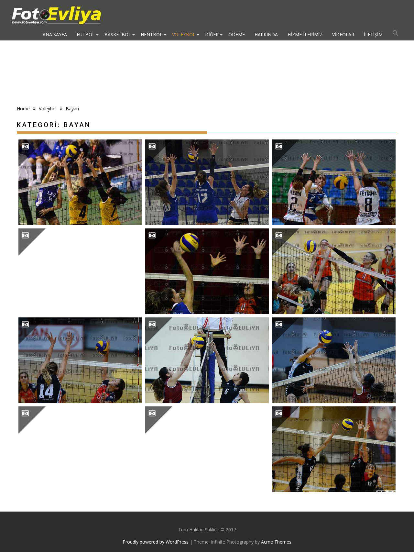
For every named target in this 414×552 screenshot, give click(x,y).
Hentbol (151, 34)
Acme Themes (276, 542)
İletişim (373, 34)
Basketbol (117, 34)
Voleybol (183, 34)
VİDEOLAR (343, 34)
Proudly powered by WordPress (156, 542)
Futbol (86, 34)
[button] (395, 34)
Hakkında (266, 34)
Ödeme (236, 34)
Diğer (212, 34)
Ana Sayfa (55, 34)
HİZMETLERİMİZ (305, 34)
